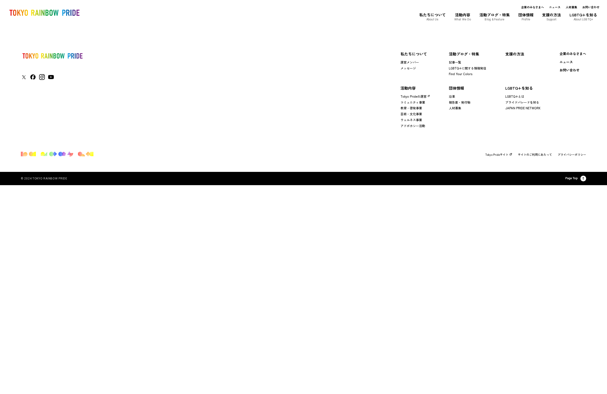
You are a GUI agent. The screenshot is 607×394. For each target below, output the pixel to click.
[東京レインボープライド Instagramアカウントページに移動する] (42, 77)
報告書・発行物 (459, 102)
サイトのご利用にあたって (535, 154)
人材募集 (571, 7)
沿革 (452, 96)
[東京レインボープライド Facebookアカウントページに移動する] (33, 77)
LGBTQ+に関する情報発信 (467, 68)
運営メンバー (409, 62)
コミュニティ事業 (412, 102)
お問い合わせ (590, 7)
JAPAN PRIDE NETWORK (523, 108)
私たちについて (413, 54)
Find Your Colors (460, 74)
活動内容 (408, 88)
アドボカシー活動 (412, 126)
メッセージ (408, 68)
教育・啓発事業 (411, 108)
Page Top (571, 178)
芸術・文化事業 (411, 114)
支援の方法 (514, 54)
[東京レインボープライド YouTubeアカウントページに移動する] (51, 77)
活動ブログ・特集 (464, 54)
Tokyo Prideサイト (496, 154)
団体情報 (456, 88)
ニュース (555, 7)
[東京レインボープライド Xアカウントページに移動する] (24, 77)
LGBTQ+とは (514, 96)
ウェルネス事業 (411, 120)
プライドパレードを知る (522, 102)
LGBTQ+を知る (519, 88)
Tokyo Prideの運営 (413, 96)
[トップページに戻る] (52, 56)
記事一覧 (455, 62)
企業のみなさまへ (532, 7)
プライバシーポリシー (572, 154)
